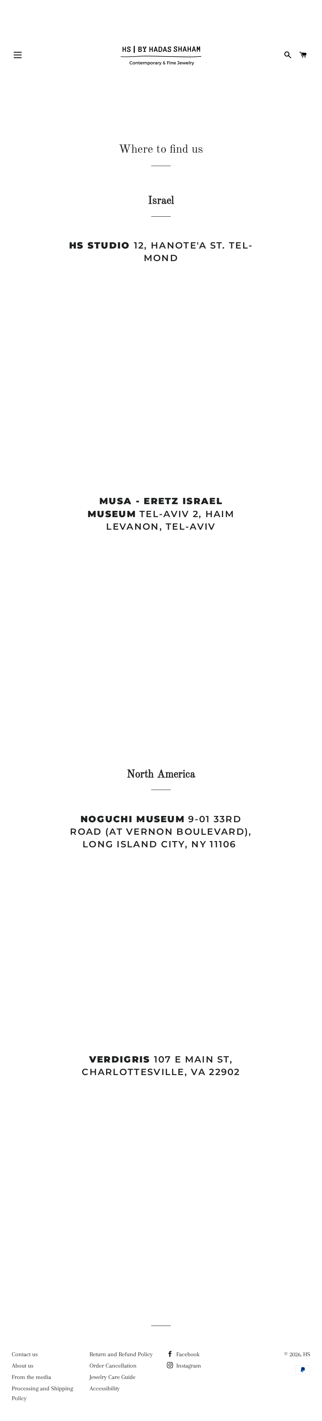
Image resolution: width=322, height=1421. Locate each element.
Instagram (188, 1365)
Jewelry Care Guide (112, 1377)
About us (22, 1365)
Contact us (25, 1354)
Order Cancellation (113, 1365)
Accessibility (105, 1388)
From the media (31, 1377)
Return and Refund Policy (121, 1354)
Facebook (187, 1354)
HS (306, 1354)
